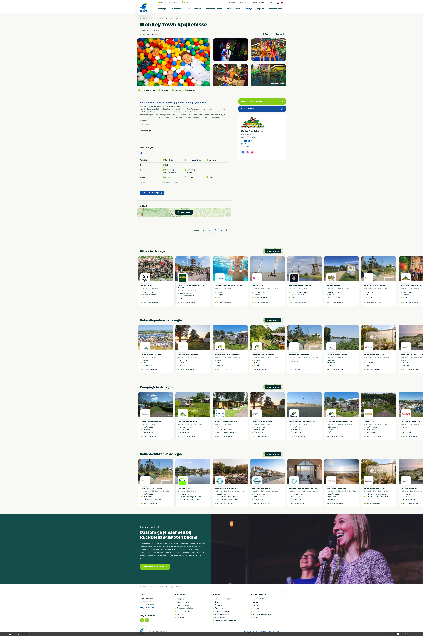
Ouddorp (348, 288)
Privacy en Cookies (250, 631)
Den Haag (385, 357)
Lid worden (257, 602)
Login (271, 2)
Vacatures (231, 2)
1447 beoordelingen (226, 369)
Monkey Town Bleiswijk (411, 285)
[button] (283, 282)
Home (152, 18)
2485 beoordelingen (375, 369)
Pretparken (219, 605)
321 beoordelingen (337, 302)
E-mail (246, 147)
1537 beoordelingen (375, 302)
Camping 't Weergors (409, 488)
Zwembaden (219, 602)
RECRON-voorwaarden (262, 614)
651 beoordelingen (188, 302)
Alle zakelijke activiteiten (174, 18)
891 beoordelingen (411, 302)
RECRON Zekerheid (190, 2)
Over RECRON (243, 2)
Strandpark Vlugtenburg (336, 488)
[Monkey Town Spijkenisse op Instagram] (247, 152)
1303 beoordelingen (226, 436)
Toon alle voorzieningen (151, 193)
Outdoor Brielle (333, 285)
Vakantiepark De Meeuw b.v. (338, 354)
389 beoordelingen (188, 369)
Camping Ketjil (370, 421)
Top (283, 589)
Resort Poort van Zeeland (374, 285)
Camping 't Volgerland (410, 421)
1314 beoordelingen (412, 369)
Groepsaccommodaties (224, 599)
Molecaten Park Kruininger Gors (303, 421)
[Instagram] (147, 620)
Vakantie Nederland (258, 2)
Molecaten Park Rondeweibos (227, 354)
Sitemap (278, 631)
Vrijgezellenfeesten (222, 614)
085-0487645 (249, 141)
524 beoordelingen (337, 369)
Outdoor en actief (233, 9)
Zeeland (152, 357)
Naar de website (247, 109)
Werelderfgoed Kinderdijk (300, 285)
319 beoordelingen (411, 436)
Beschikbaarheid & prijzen (251, 101)
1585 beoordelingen (263, 503)
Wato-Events (257, 285)
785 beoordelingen (151, 369)
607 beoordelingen (151, 436)
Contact (256, 611)
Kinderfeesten (220, 617)
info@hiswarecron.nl (148, 608)
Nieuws (256, 608)
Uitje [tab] (142, 153)
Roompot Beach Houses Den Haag (303, 488)
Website (247, 144)
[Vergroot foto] (230, 49)
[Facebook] (142, 620)
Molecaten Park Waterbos (263, 354)
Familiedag (219, 608)
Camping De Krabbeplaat (151, 421)
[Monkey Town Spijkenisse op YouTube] (252, 152)
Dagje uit (260, 9)
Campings (162, 9)
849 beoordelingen (263, 369)
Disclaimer (262, 631)
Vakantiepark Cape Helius (151, 354)
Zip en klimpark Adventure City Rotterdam (191, 286)
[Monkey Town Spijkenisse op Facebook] (243, 152)
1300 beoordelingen (152, 302)
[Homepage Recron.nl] (141, 631)
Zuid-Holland (154, 288)
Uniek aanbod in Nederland (169, 2)
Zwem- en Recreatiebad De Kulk (228, 285)
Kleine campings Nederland (225, 620)
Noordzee (274, 288)
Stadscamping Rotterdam (226, 421)
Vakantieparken (194, 9)
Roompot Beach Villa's (261, 488)
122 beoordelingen (263, 302)
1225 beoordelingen (154, 34)
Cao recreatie (258, 617)
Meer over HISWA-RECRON (153, 567)
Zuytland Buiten (185, 488)
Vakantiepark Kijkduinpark (226, 488)
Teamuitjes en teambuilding (225, 611)
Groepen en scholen (214, 9)
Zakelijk (248, 9)
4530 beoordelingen (226, 503)
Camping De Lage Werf (187, 421)
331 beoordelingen (374, 436)
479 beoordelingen (300, 436)
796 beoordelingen (225, 302)
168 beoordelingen (188, 436)
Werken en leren (275, 9)
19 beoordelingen (299, 503)
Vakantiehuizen (177, 9)
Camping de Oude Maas (188, 354)
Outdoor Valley (146, 285)
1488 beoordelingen (338, 503)
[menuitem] (162, 8)
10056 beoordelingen (300, 302)
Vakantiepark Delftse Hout (375, 354)
